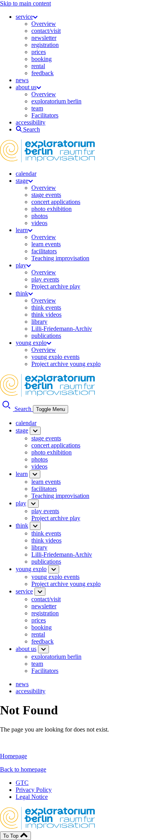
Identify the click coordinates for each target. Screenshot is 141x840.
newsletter (43, 37)
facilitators (44, 251)
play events (45, 279)
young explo (31, 342)
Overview (43, 23)
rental (38, 66)
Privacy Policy (34, 789)
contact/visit (46, 30)
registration (45, 44)
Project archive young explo (66, 364)
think (22, 293)
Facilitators (44, 115)
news (22, 80)
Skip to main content (25, 3)
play (21, 265)
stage (22, 180)
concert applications (55, 201)
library (39, 321)
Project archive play (55, 286)
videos (39, 223)
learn (22, 230)
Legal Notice (32, 796)
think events (46, 307)
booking (41, 59)
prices (38, 52)
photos (39, 216)
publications (46, 335)
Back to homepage (23, 769)
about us (26, 87)
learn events (46, 244)
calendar (26, 173)
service (24, 16)
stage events (46, 194)
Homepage (13, 756)
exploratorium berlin (56, 101)
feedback (42, 73)
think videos (46, 314)
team (37, 108)
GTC (22, 782)
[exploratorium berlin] (47, 160)
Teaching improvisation (60, 258)
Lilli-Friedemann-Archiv (61, 328)
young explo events (55, 356)
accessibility (30, 122)
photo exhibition (51, 208)
